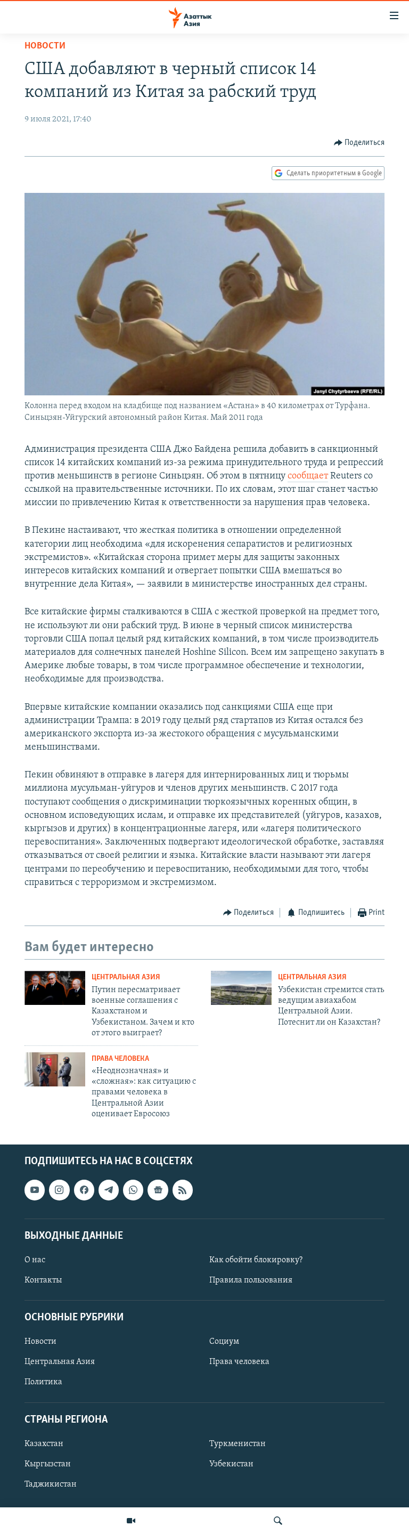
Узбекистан (231, 1464)
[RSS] (183, 1190)
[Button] (359, 143)
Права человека (120, 1059)
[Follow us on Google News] (158, 1190)
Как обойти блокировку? (255, 1260)
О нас (34, 1260)
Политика (43, 1382)
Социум (224, 1341)
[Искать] (278, 1520)
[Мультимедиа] (131, 1520)
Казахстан (43, 1444)
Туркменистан (237, 1444)
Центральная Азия (126, 977)
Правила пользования (250, 1280)
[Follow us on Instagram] (59, 1190)
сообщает (308, 476)
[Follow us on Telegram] (109, 1190)
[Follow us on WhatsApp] (133, 1190)
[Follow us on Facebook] (84, 1190)
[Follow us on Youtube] (34, 1190)
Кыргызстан (47, 1464)
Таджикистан (50, 1484)
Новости (45, 46)
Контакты (43, 1280)
